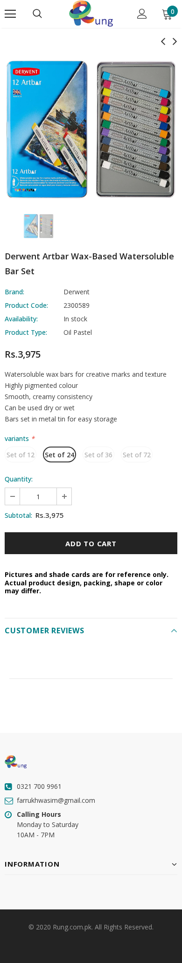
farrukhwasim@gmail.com (56, 800)
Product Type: (26, 332)
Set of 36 (98, 454)
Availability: (21, 318)
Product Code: (26, 305)
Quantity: (19, 479)
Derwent (76, 291)
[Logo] (91, 13)
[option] (91, 129)
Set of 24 (59, 454)
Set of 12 (21, 454)
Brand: (14, 291)
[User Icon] (142, 14)
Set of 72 (137, 454)
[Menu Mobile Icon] (10, 14)
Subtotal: (18, 515)
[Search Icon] (37, 14)
